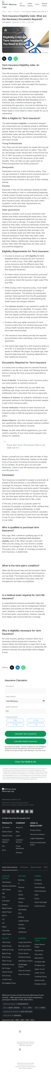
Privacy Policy (35, 830)
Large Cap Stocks (25, 942)
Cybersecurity (40, 906)
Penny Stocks (23, 953)
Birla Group (6, 957)
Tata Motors (6, 882)
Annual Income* (12, 717)
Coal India (6, 931)
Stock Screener (24, 974)
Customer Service (19, 841)
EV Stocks (38, 884)
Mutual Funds (44, 4)
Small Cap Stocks (24, 950)
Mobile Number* (12, 707)
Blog (17, 832)
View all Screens (24, 971)
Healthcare (22, 932)
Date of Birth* (11, 697)
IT (19, 884)
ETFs (37, 4)
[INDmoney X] (13, 811)
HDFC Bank (6, 890)
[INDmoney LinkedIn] (8, 811)
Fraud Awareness (20, 847)
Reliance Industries (9, 886)
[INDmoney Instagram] (22, 811)
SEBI (17, 1020)
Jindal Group (7, 979)
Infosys (4, 905)
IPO (3, 846)
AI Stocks (38, 880)
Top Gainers (39, 951)
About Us (19, 827)
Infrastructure (23, 906)
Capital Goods (23, 921)
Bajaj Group (6, 953)
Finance (21, 925)
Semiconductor (40, 891)
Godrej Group (7, 972)
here (17, 447)
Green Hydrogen (41, 902)
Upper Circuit (39, 969)
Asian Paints (6, 934)
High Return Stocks (25, 961)
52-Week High (40, 962)
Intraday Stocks (40, 984)
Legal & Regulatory (37, 838)
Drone (37, 899)
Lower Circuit (40, 973)
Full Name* (10, 686)
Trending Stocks (41, 977)
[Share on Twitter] (4, 59)
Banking (21, 880)
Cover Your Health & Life (25, 762)
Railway (21, 917)
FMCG (20, 895)
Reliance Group (7, 950)
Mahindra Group (8, 964)
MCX (32, 1020)
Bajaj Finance (7, 908)
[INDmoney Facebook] (3, 811)
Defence (21, 899)
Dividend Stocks (24, 957)
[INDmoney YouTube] (17, 811)
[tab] (9, 868)
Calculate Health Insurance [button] (25, 741)
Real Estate (22, 910)
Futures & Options (5, 841)
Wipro (4, 927)
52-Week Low (40, 965)
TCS (3, 897)
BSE (27, 1020)
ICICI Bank (6, 901)
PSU (20, 913)
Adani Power (7, 912)
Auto (20, 891)
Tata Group (6, 942)
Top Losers (39, 954)
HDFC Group (7, 961)
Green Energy (40, 887)
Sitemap (19, 853)
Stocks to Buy (40, 980)
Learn (18, 836)
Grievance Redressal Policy (38, 844)
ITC (3, 919)
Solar (36, 895)
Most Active (39, 958)
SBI (3, 893)
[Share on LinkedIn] (10, 59)
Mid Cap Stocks (24, 946)
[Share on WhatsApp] (16, 59)
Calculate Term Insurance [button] (25, 734)
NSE (22, 1020)
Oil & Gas (21, 928)
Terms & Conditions (37, 834)
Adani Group (6, 946)
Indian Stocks (30, 4)
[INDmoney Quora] (31, 811)
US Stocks (22, 4)
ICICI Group (6, 976)
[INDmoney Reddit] (26, 811)
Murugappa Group (9, 983)
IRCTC (4, 916)
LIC (3, 923)
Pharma (21, 887)
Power (20, 902)
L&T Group (6, 968)
